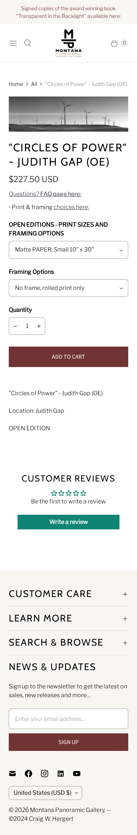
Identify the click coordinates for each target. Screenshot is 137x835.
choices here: (71, 207)
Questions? (45, 193)
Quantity (20, 309)
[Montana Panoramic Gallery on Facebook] (33, 774)
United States (43, 792)
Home (16, 84)
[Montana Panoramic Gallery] (68, 43)
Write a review (68, 521)
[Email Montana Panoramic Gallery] (17, 774)
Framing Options (31, 271)
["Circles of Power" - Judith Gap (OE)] (68, 114)
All (34, 84)
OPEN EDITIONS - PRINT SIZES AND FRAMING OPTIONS (58, 229)
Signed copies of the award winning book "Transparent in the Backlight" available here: (68, 12)
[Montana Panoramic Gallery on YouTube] (81, 774)
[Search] (27, 43)
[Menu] (13, 43)
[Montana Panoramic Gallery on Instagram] (49, 774)
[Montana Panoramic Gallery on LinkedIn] (65, 774)
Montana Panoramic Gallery (67, 809)
